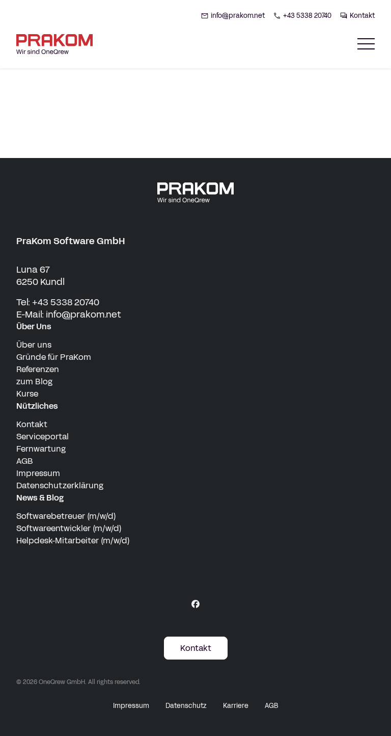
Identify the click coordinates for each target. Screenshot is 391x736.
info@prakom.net (83, 314)
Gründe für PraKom (53, 357)
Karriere (235, 706)
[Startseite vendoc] (54, 44)
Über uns (33, 345)
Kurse (27, 394)
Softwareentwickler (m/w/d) (69, 528)
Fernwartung (41, 449)
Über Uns (33, 326)
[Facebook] (195, 604)
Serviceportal (42, 436)
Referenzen (37, 369)
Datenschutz (186, 706)
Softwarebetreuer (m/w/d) (66, 516)
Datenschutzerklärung (59, 485)
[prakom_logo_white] (195, 192)
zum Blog (34, 381)
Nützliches (37, 406)
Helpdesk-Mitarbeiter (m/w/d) (73, 540)
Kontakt (31, 424)
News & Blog (40, 498)
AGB (24, 461)
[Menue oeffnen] (366, 44)
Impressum (38, 473)
